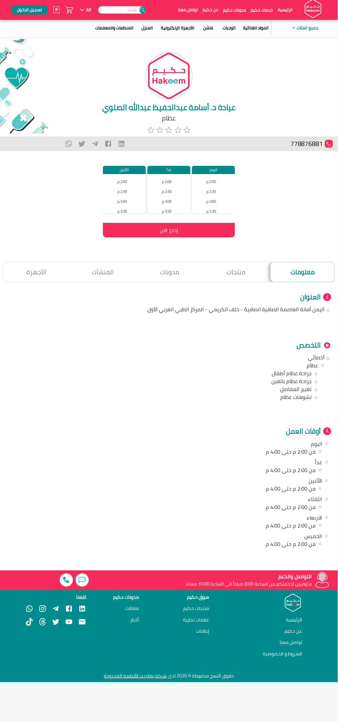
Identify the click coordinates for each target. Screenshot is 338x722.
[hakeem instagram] (42, 609)
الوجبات (229, 28)
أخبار (134, 619)
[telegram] (95, 144)
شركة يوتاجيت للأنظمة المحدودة (135, 676)
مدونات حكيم (234, 10)
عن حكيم (210, 10)
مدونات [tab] (169, 272)
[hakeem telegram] (56, 609)
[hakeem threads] (42, 622)
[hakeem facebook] (69, 609)
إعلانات (202, 631)
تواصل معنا (188, 10)
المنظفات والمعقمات (114, 28)
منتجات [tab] (236, 272)
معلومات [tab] (303, 272)
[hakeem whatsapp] (29, 609)
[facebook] (108, 144)
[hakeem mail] (82, 622)
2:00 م (211, 181)
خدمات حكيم (262, 10)
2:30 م (211, 191)
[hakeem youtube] (69, 622)
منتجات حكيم (196, 608)
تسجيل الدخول (29, 10)
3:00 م (211, 201)
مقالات (132, 608)
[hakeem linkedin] (82, 608)
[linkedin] (121, 144)
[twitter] (82, 144)
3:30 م (211, 211)
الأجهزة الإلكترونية (177, 28)
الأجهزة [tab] (36, 272)
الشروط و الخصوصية (282, 653)
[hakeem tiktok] (29, 622)
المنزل (147, 28)
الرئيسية (285, 10)
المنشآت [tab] (103, 272)
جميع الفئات (307, 28)
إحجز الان (169, 230)
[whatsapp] (69, 144)
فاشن (208, 28)
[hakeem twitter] (56, 622)
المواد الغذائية (255, 28)
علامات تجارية (196, 619)
